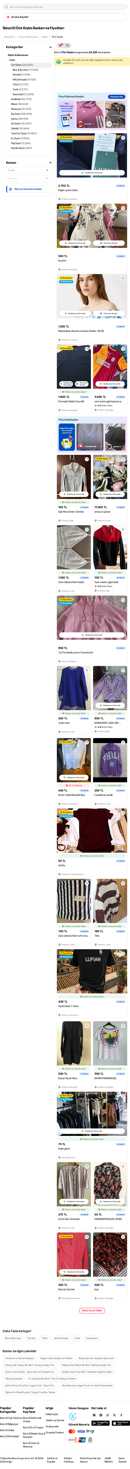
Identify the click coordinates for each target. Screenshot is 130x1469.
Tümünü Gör (116, 97)
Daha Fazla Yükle (92, 1310)
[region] (92, 114)
